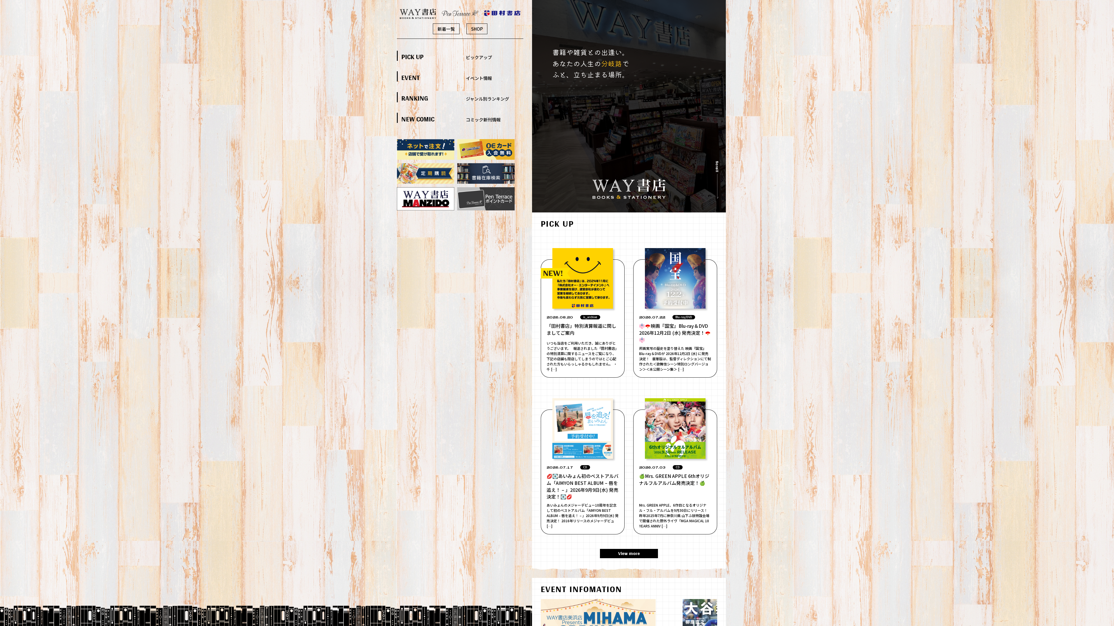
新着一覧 (446, 29)
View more (629, 553)
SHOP (477, 29)
